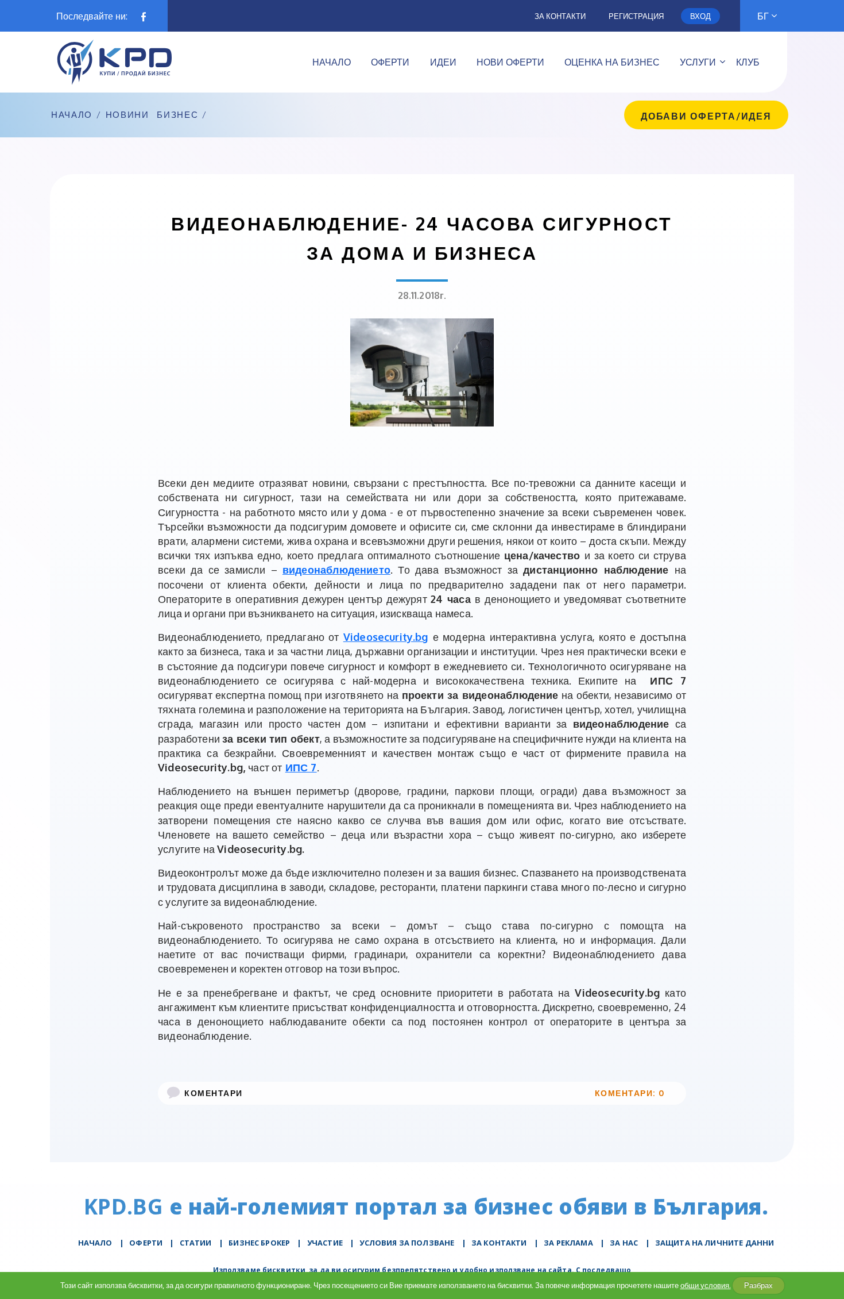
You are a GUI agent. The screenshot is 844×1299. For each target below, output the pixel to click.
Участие (325, 1242)
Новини (127, 115)
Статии (196, 1242)
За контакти (560, 16)
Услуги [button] (698, 62)
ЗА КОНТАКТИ (499, 1242)
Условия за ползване (406, 1242)
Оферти (145, 1242)
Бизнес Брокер (259, 1242)
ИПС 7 (301, 767)
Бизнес (177, 115)
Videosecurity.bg (385, 637)
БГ (763, 16)
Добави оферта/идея (706, 116)
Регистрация (636, 16)
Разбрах (758, 1285)
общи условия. (705, 1285)
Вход (700, 16)
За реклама (568, 1242)
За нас (624, 1242)
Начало (71, 115)
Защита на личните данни (714, 1242)
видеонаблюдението (336, 569)
